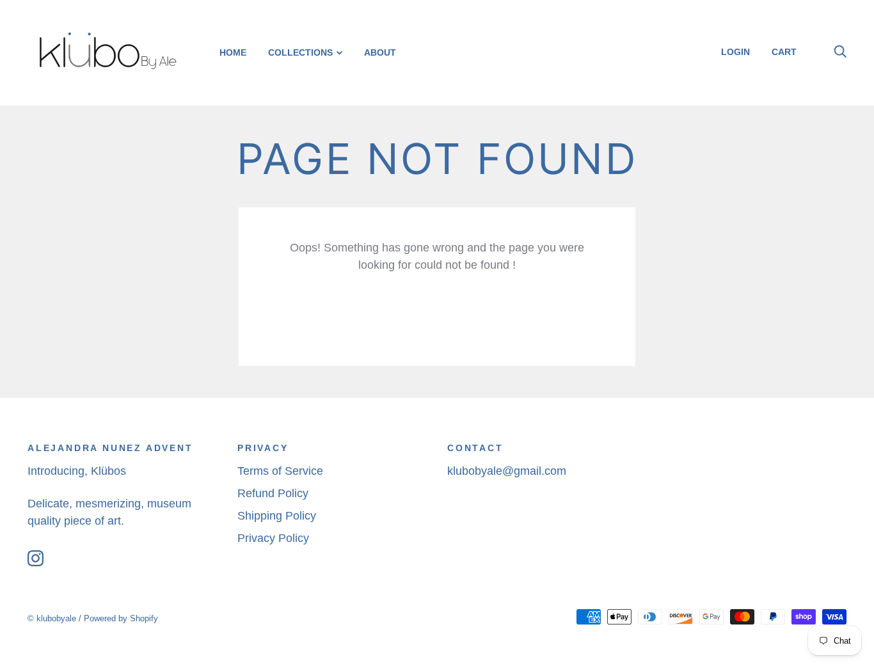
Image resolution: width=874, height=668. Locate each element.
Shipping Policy (276, 515)
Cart (789, 52)
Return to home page (437, 315)
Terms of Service (280, 471)
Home (232, 52)
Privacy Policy (273, 538)
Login (735, 52)
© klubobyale (52, 618)
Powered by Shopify (121, 618)
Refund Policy (272, 493)
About (380, 52)
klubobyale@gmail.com (506, 471)
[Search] (840, 52)
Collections (300, 52)
